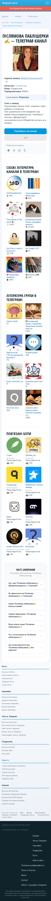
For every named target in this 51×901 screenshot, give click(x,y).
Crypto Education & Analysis (13, 766)
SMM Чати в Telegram (11, 728)
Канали (36, 836)
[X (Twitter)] (14, 150)
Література (21, 86)
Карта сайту (38, 860)
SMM (22, 813)
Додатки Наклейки (9, 700)
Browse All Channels (10, 791)
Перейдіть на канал (25, 131)
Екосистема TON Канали (12, 797)
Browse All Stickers (9, 697)
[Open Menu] (47, 3)
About (23, 875)
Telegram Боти (8, 681)
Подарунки (37, 850)
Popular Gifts (7, 750)
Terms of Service (28, 870)
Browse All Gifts (8, 747)
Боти (35, 855)
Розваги (29, 490)
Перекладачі (40, 813)
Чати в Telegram (40, 841)
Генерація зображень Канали (14, 794)
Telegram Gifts (8, 779)
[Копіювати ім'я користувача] (7, 81)
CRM (27, 549)
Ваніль (29, 813)
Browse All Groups (9, 722)
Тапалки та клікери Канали (13, 800)
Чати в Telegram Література (12, 25)
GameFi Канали (8, 804)
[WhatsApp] (19, 150)
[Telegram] (8, 150)
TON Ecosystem (8, 769)
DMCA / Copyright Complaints (34, 885)
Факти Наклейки (8, 710)
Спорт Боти (7, 685)
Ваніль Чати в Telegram (11, 732)
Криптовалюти (12, 488)
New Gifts (6, 754)
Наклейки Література (33, 22)
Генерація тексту (27, 815)
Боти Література (17, 22)
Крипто (5, 760)
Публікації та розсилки (15, 549)
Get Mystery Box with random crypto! (26, 8)
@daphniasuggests (32, 78)
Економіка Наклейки (10, 703)
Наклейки (37, 846)
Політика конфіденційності (32, 865)
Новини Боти (7, 678)
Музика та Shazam (9, 815)
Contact (24, 880)
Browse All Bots (8, 672)
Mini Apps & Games (10, 775)
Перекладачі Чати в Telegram (14, 735)
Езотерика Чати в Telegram (13, 725)
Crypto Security (8, 772)
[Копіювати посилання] (25, 150)
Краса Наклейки (8, 707)
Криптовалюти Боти (10, 675)
